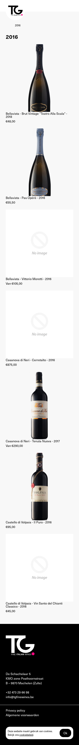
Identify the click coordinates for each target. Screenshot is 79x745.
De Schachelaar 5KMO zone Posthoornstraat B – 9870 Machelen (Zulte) (24, 678)
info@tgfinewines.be (20, 696)
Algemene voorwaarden (22, 715)
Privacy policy (15, 710)
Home (9, 25)
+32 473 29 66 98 (17, 692)
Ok (65, 733)
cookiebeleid (26, 735)
